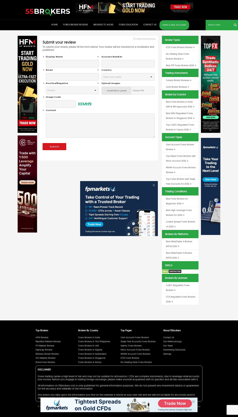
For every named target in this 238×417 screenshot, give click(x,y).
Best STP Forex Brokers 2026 (180, 65)
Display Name (54, 56)
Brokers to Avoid (103, 24)
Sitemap (167, 353)
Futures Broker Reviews (177, 80)
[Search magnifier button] (235, 25)
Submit (54, 146)
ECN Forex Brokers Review (179, 47)
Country (107, 70)
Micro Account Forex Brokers (135, 349)
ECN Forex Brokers (130, 357)
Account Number (112, 56)
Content (51, 110)
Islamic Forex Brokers (131, 345)
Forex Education (128, 24)
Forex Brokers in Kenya (89, 362)
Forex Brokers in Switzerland (92, 353)
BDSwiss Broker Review (47, 353)
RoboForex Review (45, 362)
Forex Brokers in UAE (88, 345)
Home (54, 24)
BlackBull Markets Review (48, 341)
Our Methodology (172, 341)
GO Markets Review (45, 357)
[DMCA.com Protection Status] (171, 272)
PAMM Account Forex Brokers (135, 353)
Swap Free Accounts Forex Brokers (138, 341)
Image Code (53, 97)
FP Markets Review (45, 345)
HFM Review (42, 337)
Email (49, 70)
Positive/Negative (57, 83)
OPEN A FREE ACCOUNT (174, 24)
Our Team (168, 345)
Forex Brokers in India (89, 337)
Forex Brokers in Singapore (91, 357)
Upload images (111, 83)
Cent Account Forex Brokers (135, 337)
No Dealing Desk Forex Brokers (136, 362)
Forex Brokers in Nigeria (90, 349)
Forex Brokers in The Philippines (94, 341)
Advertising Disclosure (174, 349)
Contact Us (149, 24)
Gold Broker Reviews (176, 86)
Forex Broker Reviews (75, 24)
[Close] (153, 185)
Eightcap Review (44, 349)
